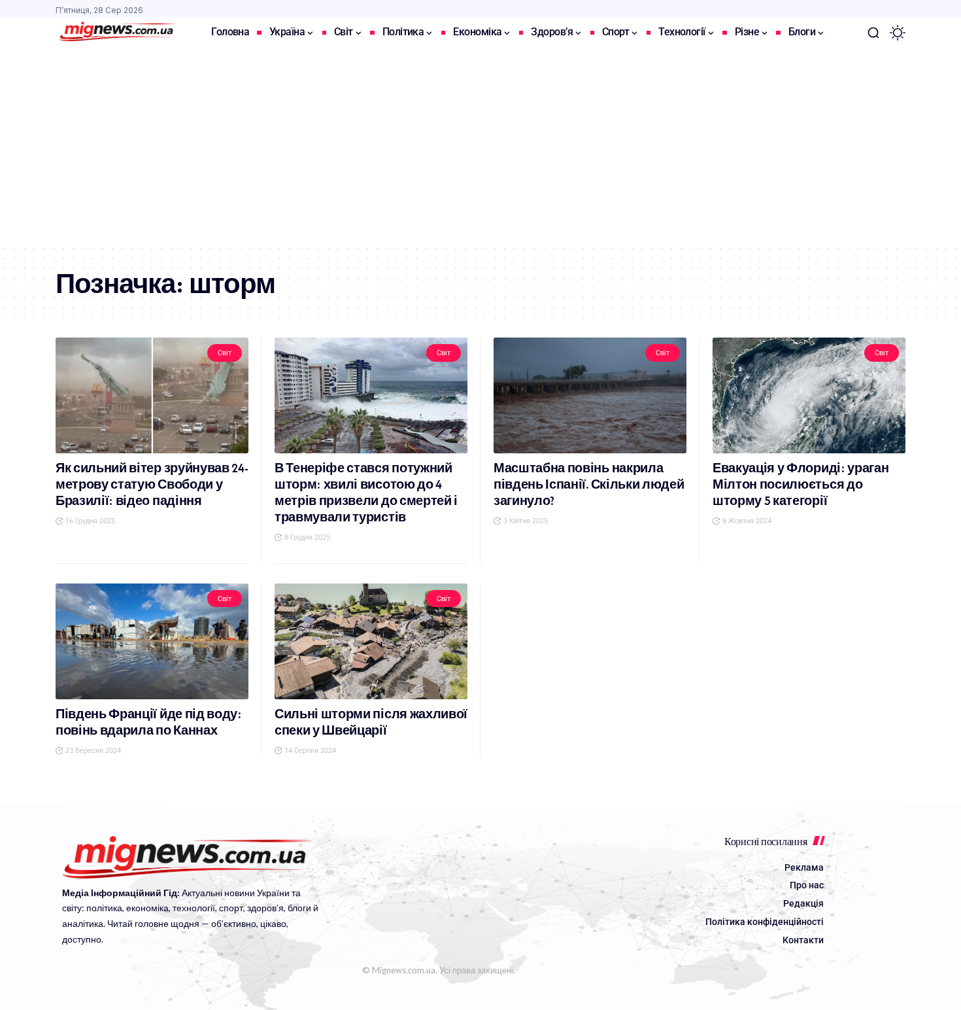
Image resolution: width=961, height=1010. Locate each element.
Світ (224, 353)
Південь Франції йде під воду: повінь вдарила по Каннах (149, 722)
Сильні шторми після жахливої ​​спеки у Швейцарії (371, 722)
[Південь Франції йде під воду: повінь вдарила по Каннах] (152, 641)
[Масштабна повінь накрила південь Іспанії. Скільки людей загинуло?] (590, 395)
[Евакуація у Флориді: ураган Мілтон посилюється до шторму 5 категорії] (809, 395)
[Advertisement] (480, 145)
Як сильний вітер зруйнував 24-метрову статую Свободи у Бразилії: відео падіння (152, 484)
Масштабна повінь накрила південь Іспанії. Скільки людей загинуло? (589, 484)
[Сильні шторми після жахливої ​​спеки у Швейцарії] (371, 641)
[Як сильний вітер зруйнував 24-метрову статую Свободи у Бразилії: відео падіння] (152, 395)
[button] (873, 32)
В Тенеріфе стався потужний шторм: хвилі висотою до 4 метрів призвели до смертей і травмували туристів (366, 492)
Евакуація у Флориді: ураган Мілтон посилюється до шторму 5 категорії (800, 484)
